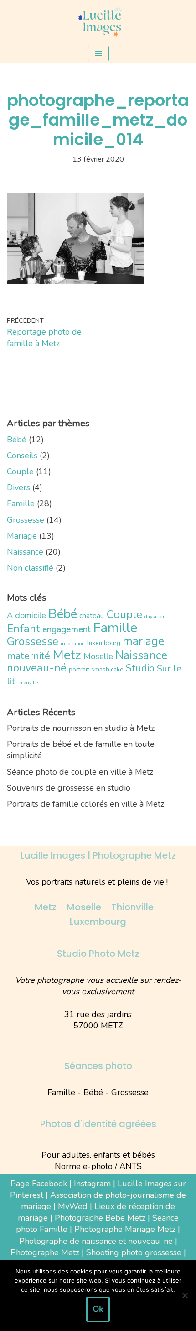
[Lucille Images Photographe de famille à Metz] (98, 22)
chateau (91, 615)
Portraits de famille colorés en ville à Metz (85, 803)
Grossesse (25, 519)
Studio (140, 668)
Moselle (98, 656)
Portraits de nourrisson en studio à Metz (81, 728)
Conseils (22, 455)
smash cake (107, 669)
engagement (66, 629)
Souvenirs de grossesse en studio (68, 787)
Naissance (25, 551)
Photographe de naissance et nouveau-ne (96, 1241)
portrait (79, 669)
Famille (21, 503)
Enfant (23, 628)
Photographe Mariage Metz (124, 1229)
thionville (27, 682)
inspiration (73, 643)
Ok (98, 1309)
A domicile (26, 615)
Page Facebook (38, 1183)
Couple (20, 471)
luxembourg (103, 643)
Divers (18, 487)
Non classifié (30, 567)
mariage (143, 641)
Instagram (92, 1183)
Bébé (16, 439)
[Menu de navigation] (98, 53)
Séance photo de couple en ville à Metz (80, 771)
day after (154, 616)
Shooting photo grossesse (133, 1252)
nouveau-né (37, 667)
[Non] (184, 1295)
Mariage (22, 535)
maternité (28, 656)
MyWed (73, 1206)
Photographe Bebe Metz (100, 1217)
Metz (66, 655)
